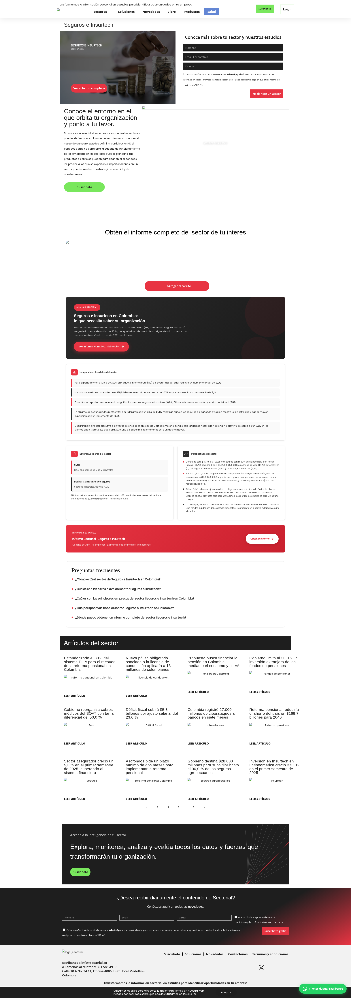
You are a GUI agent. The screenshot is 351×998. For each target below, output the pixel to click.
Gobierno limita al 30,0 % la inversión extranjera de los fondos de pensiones (273, 662)
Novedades (151, 12)
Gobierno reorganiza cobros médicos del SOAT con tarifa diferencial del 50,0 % (89, 713)
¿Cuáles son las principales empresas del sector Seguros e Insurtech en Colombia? (134, 598)
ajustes (192, 994)
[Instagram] (239, 968)
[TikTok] (284, 968)
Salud (211, 12)
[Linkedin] (228, 968)
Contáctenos (238, 954)
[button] (244, 9)
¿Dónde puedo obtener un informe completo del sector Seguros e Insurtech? (130, 617)
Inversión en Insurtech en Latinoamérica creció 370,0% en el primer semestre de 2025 (274, 767)
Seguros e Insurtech (86, 45)
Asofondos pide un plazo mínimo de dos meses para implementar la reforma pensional (149, 767)
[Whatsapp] (217, 968)
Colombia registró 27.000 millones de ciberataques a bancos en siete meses (211, 713)
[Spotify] (250, 968)
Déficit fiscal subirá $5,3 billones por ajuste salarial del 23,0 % (152, 713)
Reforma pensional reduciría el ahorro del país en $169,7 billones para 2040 (274, 713)
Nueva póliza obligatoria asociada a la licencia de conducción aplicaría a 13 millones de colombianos (148, 664)
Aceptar (226, 992)
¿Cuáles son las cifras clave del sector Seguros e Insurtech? (118, 589)
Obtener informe (260, 538)
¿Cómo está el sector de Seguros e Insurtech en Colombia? (118, 579)
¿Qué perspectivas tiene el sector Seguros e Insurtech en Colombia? (124, 608)
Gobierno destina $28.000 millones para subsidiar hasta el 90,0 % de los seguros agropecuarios (213, 767)
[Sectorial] (72, 11)
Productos (192, 12)
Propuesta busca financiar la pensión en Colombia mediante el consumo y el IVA (213, 662)
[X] (261, 968)
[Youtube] (272, 968)
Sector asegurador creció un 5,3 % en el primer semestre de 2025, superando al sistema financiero (89, 767)
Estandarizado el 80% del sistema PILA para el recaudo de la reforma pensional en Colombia (90, 664)
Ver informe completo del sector (99, 346)
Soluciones (126, 12)
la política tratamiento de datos (266, 922)
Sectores (100, 12)
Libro (172, 12)
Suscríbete (172, 954)
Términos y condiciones (270, 954)
